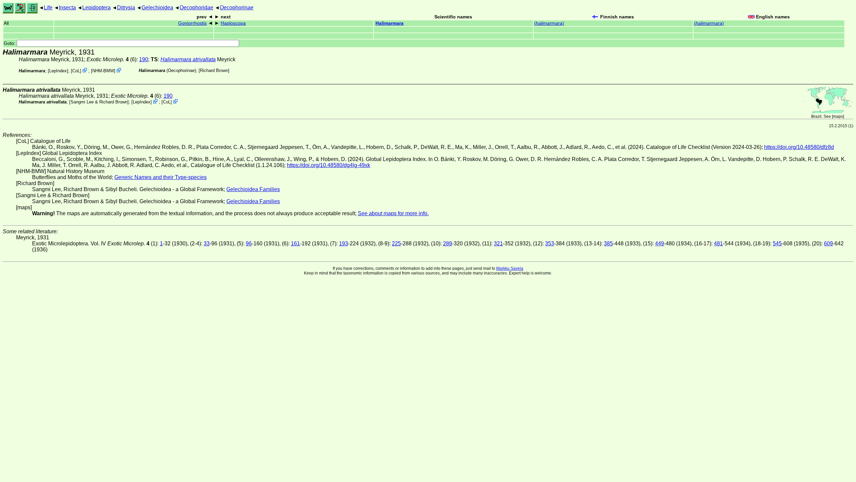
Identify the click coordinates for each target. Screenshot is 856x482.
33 (207, 243)
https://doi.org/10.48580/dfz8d (799, 147)
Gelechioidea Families (253, 189)
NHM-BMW (103, 70)
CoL (76, 70)
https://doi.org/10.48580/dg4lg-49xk (328, 165)
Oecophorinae (236, 7)
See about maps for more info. (393, 213)
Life (48, 7)
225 (396, 243)
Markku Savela (509, 268)
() (549, 23)
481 (718, 243)
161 (295, 243)
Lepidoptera (96, 7)
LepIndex (58, 70)
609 (828, 243)
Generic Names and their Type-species (160, 177)
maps (838, 116)
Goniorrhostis (192, 23)
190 (143, 59)
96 (249, 243)
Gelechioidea (157, 7)
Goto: (10, 43)
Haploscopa (233, 23)
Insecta (67, 7)
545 (777, 243)
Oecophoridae (196, 7)
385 (608, 243)
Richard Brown (214, 70)
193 (343, 243)
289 (447, 243)
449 (659, 243)
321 (498, 243)
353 (549, 243)
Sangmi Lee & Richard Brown (99, 101)
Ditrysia (126, 7)
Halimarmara (390, 23)
